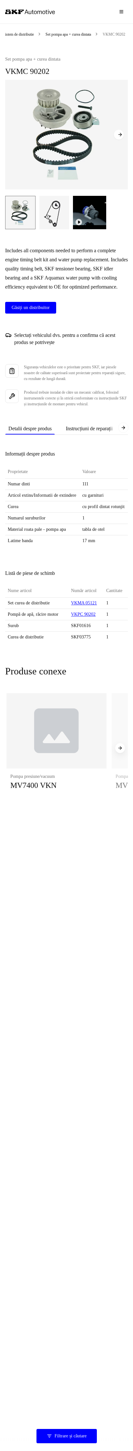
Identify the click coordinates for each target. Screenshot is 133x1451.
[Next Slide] (119, 134)
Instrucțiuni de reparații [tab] (89, 428)
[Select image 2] (54, 212)
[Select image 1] (20, 212)
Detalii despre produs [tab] (30, 428)
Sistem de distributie (18, 34)
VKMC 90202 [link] (114, 34)
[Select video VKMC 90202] (89, 212)
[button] (56, 748)
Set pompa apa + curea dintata (68, 34)
